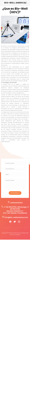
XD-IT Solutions (16, 234)
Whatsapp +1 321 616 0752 (19, 208)
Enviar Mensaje (15, 193)
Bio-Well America (15, 2)
